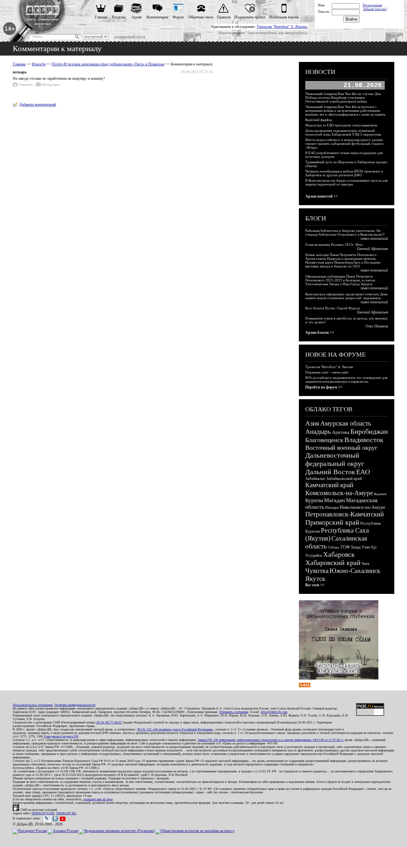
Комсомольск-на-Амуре (339, 493)
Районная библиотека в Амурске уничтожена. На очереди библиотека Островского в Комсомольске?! (345, 232)
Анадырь (318, 431)
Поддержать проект (250, 17)
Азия (312, 423)
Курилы (314, 500)
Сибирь (333, 547)
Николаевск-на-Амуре (362, 507)
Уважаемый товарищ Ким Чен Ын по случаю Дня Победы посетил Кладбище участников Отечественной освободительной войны (343, 97)
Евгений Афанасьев (372, 248)
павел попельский (374, 238)
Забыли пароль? (375, 9)
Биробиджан (369, 431)
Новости (38, 64)
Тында (356, 547)
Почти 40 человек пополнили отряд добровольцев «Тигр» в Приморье (108, 64)
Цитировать (51, 84)
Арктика (340, 432)
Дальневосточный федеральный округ (334, 459)
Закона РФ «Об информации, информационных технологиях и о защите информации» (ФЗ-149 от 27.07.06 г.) (271, 740)
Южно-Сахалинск (354, 571)
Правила (224, 17)
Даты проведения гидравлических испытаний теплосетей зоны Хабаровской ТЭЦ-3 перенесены (343, 132)
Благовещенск (324, 439)
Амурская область (345, 423)
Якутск (315, 578)
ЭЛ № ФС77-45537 (109, 722)
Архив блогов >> (319, 332)
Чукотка (316, 571)
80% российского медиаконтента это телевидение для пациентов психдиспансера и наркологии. (346, 379)
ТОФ (345, 547)
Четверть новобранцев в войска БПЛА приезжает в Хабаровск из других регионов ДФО (344, 173)
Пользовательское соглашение (32, 705)
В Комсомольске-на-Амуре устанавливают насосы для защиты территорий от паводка (346, 182)
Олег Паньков (377, 326)
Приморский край (332, 522)
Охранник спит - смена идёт (326, 372)
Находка (332, 507)
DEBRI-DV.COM (42, 813)
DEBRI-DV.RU (66, 813)
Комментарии (157, 17)
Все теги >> (315, 585)
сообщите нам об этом (98, 799)
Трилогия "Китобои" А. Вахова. (282, 26)
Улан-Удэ (369, 547)
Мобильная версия (284, 17)
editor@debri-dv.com (274, 712)
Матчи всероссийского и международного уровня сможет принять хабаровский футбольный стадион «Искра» (344, 143)
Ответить (26, 84)
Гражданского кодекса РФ (61, 736)
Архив (136, 17)
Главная (101, 17)
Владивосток (363, 440)
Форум (178, 17)
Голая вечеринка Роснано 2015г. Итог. (334, 244)
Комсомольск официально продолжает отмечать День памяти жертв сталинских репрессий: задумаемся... (346, 296)
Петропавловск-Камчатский (344, 514)
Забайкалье (315, 478)
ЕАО (363, 472)
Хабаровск (339, 554)
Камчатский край (329, 485)
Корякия (380, 494)
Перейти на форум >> (323, 387)
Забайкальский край (344, 478)
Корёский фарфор (318, 120)
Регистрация (372, 5)
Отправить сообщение (233, 712)
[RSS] (304, 686)
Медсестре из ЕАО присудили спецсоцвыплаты (341, 125)
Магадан (334, 500)
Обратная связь (201, 17)
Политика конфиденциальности (74, 705)
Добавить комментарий (37, 104)
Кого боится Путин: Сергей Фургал (332, 308)
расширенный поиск (129, 36)
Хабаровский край (333, 563)
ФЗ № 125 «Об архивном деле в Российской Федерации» (175, 729)
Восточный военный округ (341, 447)
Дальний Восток (330, 472)
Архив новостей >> (321, 196)
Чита (365, 563)
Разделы (118, 17)
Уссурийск (313, 555)
